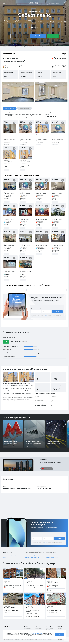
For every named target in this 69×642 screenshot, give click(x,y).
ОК (60, 634)
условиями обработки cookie (35, 633)
